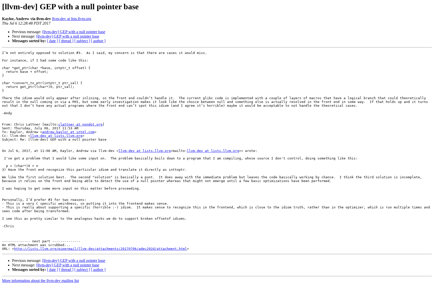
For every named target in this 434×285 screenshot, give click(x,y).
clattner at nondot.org (80, 124)
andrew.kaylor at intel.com (68, 132)
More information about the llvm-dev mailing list (40, 280)
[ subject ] (82, 41)
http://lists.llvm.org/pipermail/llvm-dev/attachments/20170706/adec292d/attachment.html (100, 249)
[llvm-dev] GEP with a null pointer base (73, 32)
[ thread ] (66, 41)
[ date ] (52, 41)
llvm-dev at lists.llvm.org (71, 19)
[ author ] (98, 41)
